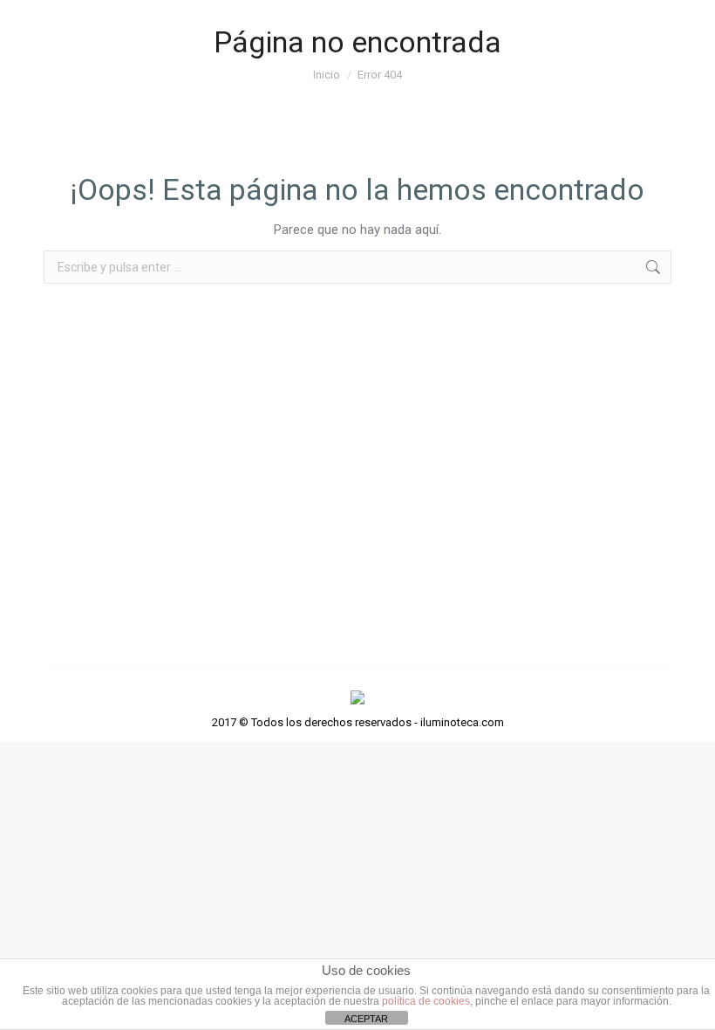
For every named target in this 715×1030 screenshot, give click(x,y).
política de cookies (426, 1001)
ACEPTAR (366, 1018)
